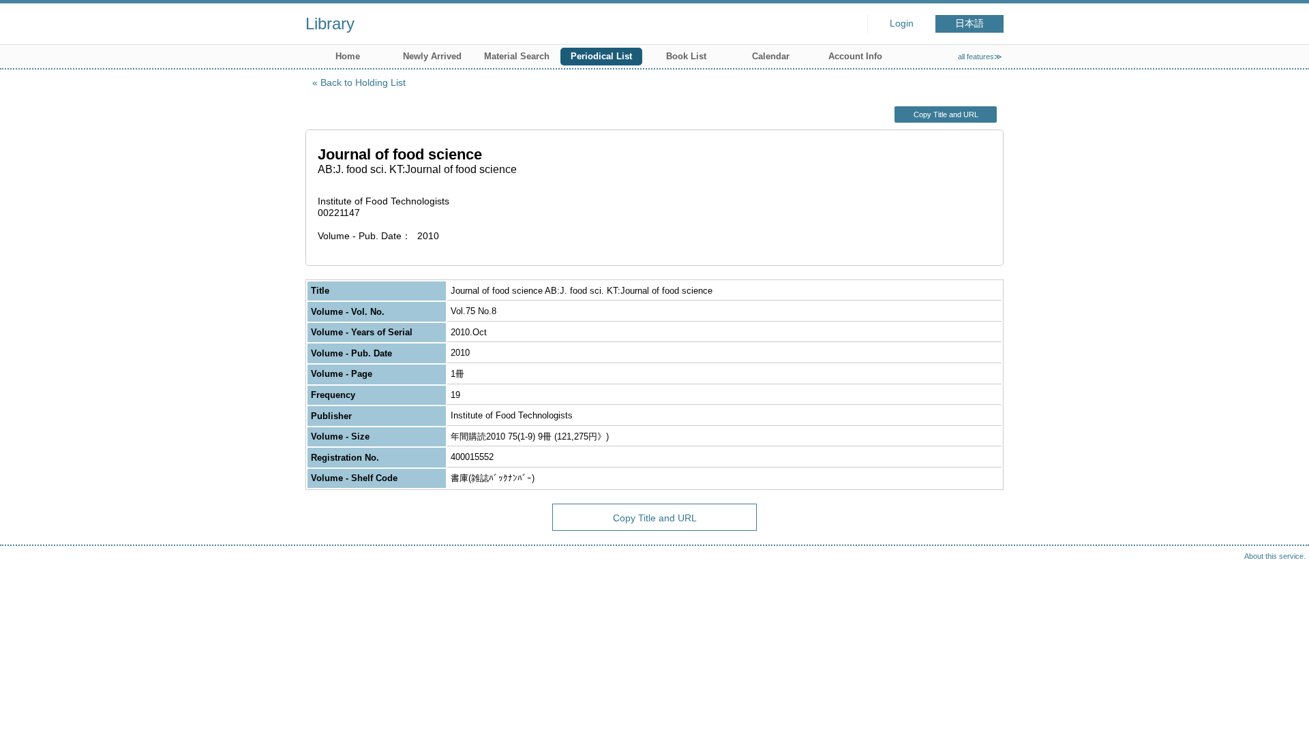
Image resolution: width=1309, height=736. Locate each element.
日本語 (969, 23)
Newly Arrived (432, 56)
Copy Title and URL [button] (946, 114)
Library (330, 23)
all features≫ (980, 56)
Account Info (855, 56)
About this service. (1275, 556)
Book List (686, 56)
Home (347, 56)
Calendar (770, 56)
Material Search (517, 56)
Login (902, 23)
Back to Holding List (363, 82)
